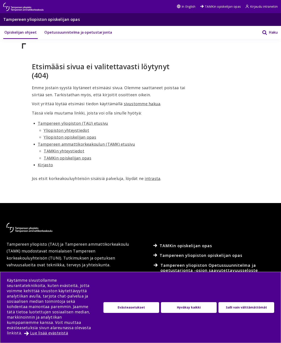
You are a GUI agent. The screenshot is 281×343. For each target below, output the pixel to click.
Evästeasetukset (131, 307)
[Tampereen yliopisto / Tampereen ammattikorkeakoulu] (27, 5)
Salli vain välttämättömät (246, 307)
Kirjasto (45, 164)
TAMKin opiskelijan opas (223, 6)
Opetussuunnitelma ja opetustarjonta (78, 32)
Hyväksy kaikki (189, 307)
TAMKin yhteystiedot (64, 151)
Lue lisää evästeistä (49, 333)
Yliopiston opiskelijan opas (70, 137)
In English (188, 6)
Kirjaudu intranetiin (264, 6)
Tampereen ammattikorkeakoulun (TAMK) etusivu (86, 144)
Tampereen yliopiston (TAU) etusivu (73, 123)
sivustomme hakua (142, 103)
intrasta (152, 178)
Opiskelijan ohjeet (20, 32)
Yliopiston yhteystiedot (66, 130)
